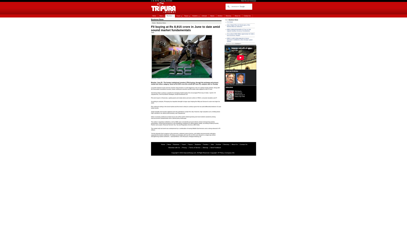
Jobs (212, 144)
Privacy (184, 147)
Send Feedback (215, 147)
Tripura (186, 16)
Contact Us (247, 16)
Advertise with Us (174, 147)
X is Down (230, 22)
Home (154, 16)
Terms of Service (194, 147)
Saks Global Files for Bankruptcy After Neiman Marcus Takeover (238, 25)
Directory (228, 16)
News (161, 16)
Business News (233, 43)
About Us (237, 16)
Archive (220, 16)
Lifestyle (204, 16)
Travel (178, 16)
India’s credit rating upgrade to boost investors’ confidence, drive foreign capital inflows (239, 40)
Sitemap (205, 147)
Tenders (205, 144)
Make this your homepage (248, 1)
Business (169, 16)
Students (195, 16)
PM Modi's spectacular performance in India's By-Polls (240, 93)
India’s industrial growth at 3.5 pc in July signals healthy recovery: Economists (239, 30)
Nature (212, 16)
